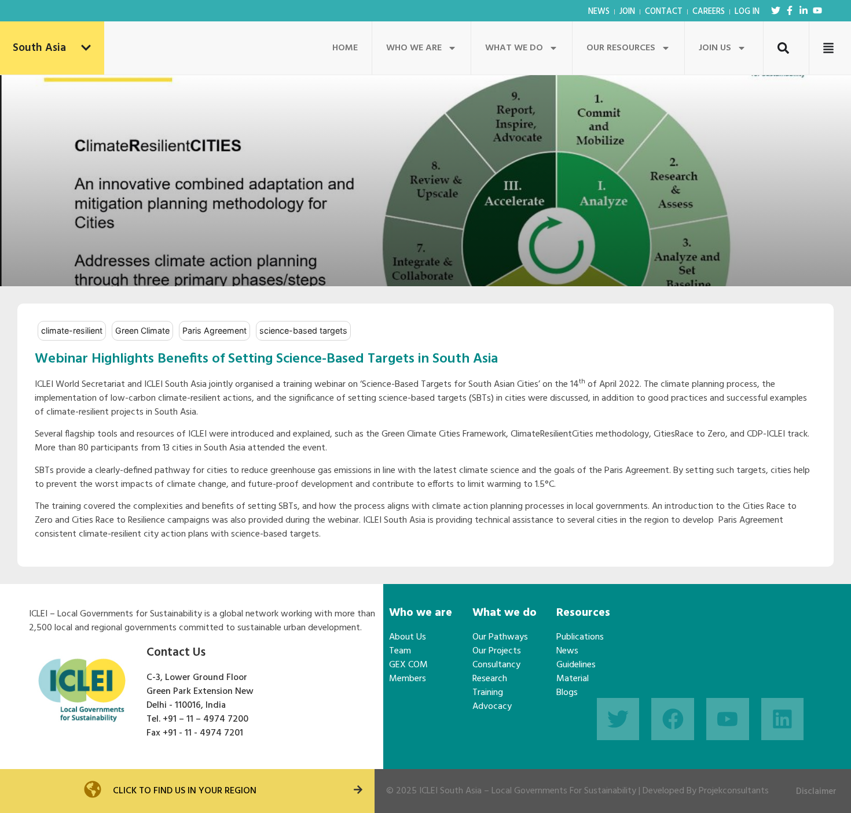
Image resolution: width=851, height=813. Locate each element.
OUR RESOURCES (620, 48)
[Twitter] (775, 10)
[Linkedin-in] (803, 10)
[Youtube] (817, 10)
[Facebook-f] (789, 10)
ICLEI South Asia (450, 791)
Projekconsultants (734, 791)
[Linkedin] (782, 719)
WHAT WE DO (514, 48)
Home (345, 48)
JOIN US (715, 48)
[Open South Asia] (85, 48)
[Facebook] (672, 719)
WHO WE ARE (414, 48)
